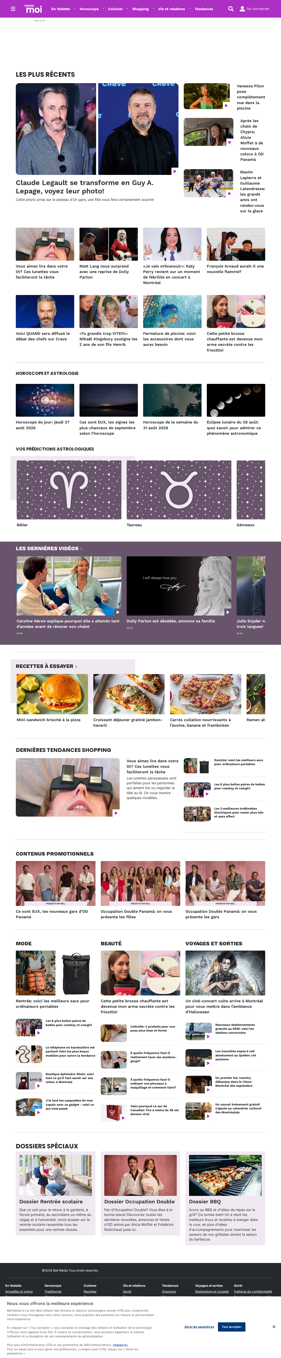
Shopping (140, 9)
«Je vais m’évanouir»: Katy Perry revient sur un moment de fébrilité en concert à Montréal (171, 274)
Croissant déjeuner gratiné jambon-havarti (127, 722)
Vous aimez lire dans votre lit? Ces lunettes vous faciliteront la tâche (42, 271)
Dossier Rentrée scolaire (51, 1202)
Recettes (90, 1291)
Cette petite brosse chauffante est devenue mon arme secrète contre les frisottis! (235, 341)
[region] (140, 1327)
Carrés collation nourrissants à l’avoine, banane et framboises (200, 722)
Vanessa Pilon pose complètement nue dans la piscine (251, 97)
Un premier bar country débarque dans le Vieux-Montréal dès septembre (233, 1081)
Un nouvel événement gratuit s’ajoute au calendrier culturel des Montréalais (238, 1108)
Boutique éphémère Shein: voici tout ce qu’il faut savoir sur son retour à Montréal (70, 1078)
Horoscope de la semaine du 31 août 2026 (170, 425)
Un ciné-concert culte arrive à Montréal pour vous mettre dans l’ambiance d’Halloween (224, 1006)
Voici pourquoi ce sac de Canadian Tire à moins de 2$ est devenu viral (154, 1110)
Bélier (22, 524)
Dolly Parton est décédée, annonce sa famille (171, 621)
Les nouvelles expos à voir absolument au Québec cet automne (235, 1055)
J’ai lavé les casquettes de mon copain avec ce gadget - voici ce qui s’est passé (70, 1104)
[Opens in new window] (55, 1175)
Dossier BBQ (205, 1202)
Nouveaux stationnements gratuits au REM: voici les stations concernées (235, 1028)
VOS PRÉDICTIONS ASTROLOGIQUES (55, 449)
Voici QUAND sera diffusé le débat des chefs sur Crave (43, 336)
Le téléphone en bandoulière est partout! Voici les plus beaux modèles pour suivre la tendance (70, 1051)
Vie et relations (171, 9)
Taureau (134, 524)
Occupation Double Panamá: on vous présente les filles (136, 914)
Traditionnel (53, 1291)
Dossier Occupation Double (139, 1202)
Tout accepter (232, 1327)
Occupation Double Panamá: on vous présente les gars (221, 914)
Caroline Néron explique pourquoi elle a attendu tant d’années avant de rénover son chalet (68, 624)
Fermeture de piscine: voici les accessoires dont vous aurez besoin (169, 339)
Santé (127, 1291)
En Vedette (60, 9)
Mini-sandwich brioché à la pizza (48, 719)
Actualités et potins (19, 1291)
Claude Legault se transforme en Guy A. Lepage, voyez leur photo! (85, 186)
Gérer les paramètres (199, 1327)
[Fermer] (274, 1327)
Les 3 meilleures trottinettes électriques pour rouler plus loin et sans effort (238, 812)
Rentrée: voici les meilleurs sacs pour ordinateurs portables (238, 762)
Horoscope (89, 9)
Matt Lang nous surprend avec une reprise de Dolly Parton (104, 271)
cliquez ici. (120, 1345)
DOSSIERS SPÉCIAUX (47, 1146)
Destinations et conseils (212, 1291)
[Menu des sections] (13, 8)
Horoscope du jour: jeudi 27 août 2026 (43, 425)
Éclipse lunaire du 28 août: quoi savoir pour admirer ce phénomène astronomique (234, 427)
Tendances (204, 9)
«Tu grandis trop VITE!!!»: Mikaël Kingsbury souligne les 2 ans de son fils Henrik (108, 339)
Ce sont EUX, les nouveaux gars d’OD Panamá (52, 914)
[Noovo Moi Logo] (33, 9)
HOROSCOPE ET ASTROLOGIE (47, 373)
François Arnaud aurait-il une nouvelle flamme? (235, 269)
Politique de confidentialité (253, 1291)
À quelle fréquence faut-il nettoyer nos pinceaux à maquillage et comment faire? (153, 1083)
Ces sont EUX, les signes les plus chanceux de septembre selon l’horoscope (107, 427)
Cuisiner (115, 9)
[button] (256, 495)
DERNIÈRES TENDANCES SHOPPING (63, 750)
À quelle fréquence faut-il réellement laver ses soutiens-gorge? (153, 1057)
